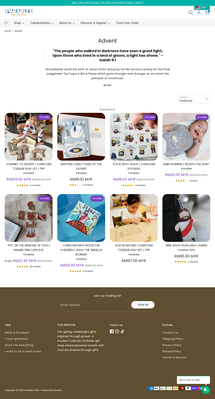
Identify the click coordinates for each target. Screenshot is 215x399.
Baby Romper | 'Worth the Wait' (186, 164)
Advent (19, 31)
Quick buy (29, 155)
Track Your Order (127, 23)
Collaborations (40, 23)
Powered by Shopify (51, 390)
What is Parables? (17, 333)
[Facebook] (112, 331)
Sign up (143, 305)
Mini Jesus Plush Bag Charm (186, 245)
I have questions (16, 339)
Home (8, 31)
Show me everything (19, 345)
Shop (18, 23)
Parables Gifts (32, 390)
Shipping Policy (172, 339)
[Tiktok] (122, 331)
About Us (65, 23)
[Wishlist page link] (5, 23)
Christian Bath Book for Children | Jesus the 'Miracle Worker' (81, 249)
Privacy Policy (171, 345)
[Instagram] (117, 331)
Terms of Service (174, 357)
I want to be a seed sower (23, 351)
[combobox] (202, 7)
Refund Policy (171, 351)
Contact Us (170, 333)
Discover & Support (94, 23)
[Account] (199, 12)
